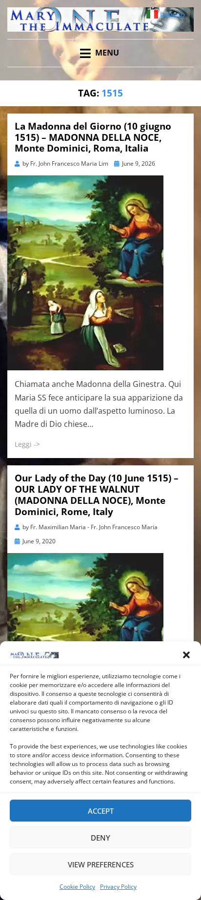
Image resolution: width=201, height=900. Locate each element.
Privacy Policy (118, 886)
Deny (100, 838)
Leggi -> (27, 444)
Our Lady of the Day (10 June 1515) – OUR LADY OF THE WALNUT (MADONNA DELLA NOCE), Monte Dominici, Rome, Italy (97, 494)
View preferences (101, 864)
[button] (186, 655)
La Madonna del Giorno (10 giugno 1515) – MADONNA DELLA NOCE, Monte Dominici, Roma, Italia (93, 137)
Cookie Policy (77, 886)
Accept (101, 811)
